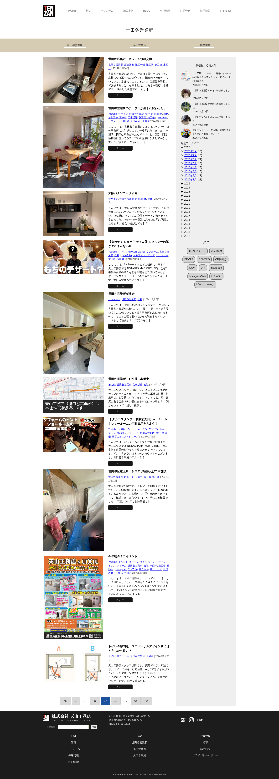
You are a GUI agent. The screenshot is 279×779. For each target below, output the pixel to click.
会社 (147, 113)
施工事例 (128, 10)
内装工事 (129, 477)
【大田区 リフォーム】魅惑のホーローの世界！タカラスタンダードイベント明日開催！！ (212, 77)
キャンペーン (147, 562)
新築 (88, 10)
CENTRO (204, 259)
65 (135, 701)
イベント (131, 429)
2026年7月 (190, 155)
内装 (153, 113)
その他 (112, 384)
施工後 (158, 64)
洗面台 (162, 565)
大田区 (120, 259)
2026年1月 (190, 179)
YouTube (162, 117)
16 (95, 701)
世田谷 (125, 121)
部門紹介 (205, 749)
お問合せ (185, 10)
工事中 (123, 117)
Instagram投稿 (197, 276)
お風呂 (121, 429)
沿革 (205, 742)
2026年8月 (190, 151)
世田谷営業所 (75, 45)
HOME (72, 10)
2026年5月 (190, 163)
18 (115, 701)
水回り (153, 565)
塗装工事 (113, 117)
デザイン (123, 113)
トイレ (163, 429)
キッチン (142, 429)
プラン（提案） (116, 433)
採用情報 (205, 10)
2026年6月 (190, 159)
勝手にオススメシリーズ (125, 436)
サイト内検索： (50, 727)
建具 (149, 198)
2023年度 (216, 251)
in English (226, 10)
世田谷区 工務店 (140, 121)
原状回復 (129, 64)
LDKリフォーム (205, 284)
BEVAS (188, 259)
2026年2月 (190, 175)
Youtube (112, 113)
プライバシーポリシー (205, 755)
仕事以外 (137, 384)
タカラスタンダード (144, 255)
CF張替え (221, 259)
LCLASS (216, 276)
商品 (159, 113)
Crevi (192, 267)
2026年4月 (190, 167)
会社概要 (165, 10)
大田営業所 (204, 45)
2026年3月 (190, 171)
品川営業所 (139, 45)
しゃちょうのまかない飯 (131, 251)
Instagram (121, 569)
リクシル (144, 569)
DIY (203, 267)
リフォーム (107, 10)
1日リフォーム (197, 251)
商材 (165, 113)
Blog (139, 736)
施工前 (149, 64)
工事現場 (133, 117)
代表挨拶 (205, 736)
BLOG (146, 10)
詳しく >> (120, 95)
